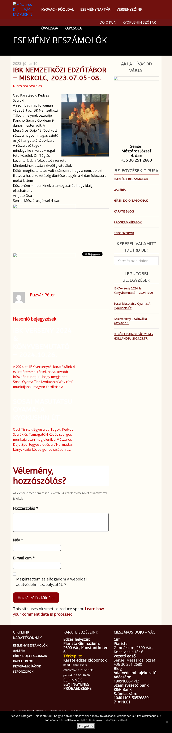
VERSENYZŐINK (129, 9)
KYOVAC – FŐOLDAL (57, 9)
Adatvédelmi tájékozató (135, 672)
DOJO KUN (108, 22)
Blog (118, 668)
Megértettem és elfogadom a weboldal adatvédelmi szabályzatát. (51, 581)
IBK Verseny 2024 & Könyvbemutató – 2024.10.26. (42, 343)
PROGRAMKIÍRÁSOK (128, 222)
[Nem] (167, 722)
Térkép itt (72, 655)
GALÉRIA (120, 190)
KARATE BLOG (124, 211)
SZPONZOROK (124, 233)
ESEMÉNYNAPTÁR (95, 9)
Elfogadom (86, 726)
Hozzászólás (25, 508)
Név (18, 539)
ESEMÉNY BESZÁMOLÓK (131, 179)
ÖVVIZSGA (49, 28)
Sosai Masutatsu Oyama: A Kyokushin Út (42, 409)
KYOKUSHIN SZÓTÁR (139, 22)
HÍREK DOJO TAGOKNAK (131, 200)
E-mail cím (24, 557)
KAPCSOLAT (74, 28)
